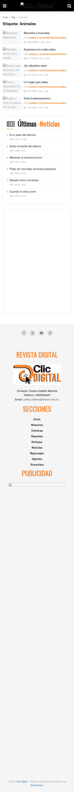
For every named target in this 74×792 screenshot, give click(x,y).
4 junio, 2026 (19, 150)
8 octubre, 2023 (34, 75)
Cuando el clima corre (22, 191)
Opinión (37, 459)
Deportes (37, 436)
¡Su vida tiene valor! (35, 65)
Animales (23, 17)
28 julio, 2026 (19, 139)
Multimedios (37, 785)
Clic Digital (22, 781)
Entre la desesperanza (37, 98)
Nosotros (37, 425)
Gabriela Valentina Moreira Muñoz (47, 37)
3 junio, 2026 (19, 162)
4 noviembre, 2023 (35, 42)
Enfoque (37, 442)
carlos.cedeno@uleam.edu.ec (41, 399)
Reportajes (37, 453)
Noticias (37, 447)
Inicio (5, 17)
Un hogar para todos (36, 82)
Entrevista (37, 464)
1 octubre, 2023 (34, 107)
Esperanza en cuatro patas (40, 49)
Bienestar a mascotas (37, 33)
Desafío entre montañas (24, 180)
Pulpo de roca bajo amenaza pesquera (32, 169)
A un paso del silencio (22, 135)
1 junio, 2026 (19, 184)
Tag (13, 17)
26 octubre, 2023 (34, 58)
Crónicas (37, 430)
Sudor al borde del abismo (25, 146)
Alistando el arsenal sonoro (25, 157)
